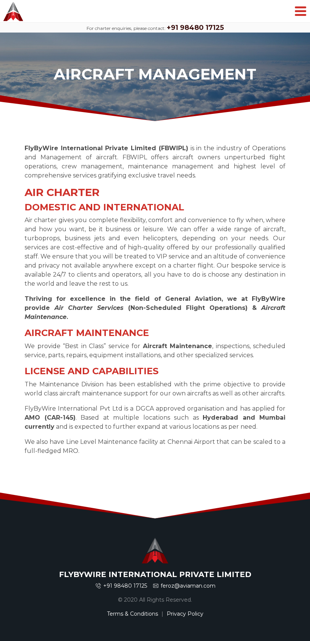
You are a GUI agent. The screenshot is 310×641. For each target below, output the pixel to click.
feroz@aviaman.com (188, 585)
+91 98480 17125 (195, 27)
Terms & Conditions (132, 613)
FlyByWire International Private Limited (13, 11)
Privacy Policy (185, 613)
